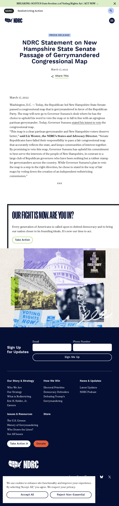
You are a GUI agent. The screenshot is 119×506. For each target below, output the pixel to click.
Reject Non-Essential (71, 494)
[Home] (25, 464)
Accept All (27, 494)
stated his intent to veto (86, 122)
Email (36, 341)
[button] (112, 21)
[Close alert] (114, 3)
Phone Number (81, 341)
